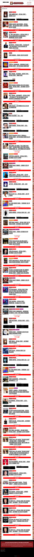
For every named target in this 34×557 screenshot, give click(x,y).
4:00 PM (22, 325)
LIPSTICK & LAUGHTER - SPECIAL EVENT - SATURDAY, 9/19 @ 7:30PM (18, 157)
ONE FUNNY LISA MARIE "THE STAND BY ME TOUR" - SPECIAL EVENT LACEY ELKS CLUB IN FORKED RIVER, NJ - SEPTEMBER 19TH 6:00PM (19, 147)
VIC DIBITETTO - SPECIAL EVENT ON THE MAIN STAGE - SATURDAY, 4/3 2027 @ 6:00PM (19, 511)
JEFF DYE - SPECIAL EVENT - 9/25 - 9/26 (18, 184)
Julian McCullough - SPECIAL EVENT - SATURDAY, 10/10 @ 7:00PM (18, 252)
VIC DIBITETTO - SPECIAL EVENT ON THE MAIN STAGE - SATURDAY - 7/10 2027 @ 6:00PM (19, 530)
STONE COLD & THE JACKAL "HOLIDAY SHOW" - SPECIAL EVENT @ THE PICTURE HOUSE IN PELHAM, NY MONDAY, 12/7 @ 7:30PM (19, 453)
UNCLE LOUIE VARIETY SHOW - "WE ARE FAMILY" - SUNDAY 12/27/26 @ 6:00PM (18, 483)
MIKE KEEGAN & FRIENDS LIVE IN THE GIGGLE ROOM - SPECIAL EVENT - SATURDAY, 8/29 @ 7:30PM (19, 86)
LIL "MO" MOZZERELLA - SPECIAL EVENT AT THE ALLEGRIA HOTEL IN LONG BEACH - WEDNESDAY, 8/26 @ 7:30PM (19, 36)
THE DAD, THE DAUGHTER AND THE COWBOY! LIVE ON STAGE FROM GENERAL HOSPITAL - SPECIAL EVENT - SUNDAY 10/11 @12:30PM (19, 271)
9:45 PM (9, 80)
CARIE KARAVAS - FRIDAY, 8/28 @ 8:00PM (18, 55)
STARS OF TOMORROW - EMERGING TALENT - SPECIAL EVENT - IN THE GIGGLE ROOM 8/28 (19, 65)
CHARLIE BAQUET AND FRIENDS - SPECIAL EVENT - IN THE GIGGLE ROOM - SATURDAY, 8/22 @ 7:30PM (19, 25)
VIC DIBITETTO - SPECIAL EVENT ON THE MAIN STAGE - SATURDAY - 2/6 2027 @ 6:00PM (19, 501)
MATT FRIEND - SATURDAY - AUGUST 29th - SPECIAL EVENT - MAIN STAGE (19, 74)
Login (33, 0)
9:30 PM (9, 468)
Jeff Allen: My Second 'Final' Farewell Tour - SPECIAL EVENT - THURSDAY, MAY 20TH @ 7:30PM (19, 521)
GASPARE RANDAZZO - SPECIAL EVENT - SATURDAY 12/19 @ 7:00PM (18, 473)
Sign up (30, 0)
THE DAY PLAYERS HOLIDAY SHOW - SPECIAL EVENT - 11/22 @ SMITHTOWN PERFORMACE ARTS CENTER (19, 412)
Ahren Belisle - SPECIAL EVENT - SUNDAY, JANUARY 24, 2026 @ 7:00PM (18, 492)
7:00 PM (22, 19)
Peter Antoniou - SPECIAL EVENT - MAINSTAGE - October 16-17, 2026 (17, 302)
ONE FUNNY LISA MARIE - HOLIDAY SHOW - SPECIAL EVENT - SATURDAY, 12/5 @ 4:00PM (19, 431)
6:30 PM (22, 327)
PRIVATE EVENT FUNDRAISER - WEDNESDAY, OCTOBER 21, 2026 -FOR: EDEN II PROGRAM (19, 312)
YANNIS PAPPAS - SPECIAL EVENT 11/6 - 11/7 (19, 360)
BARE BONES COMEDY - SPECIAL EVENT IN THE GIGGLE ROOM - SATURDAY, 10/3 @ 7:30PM (19, 223)
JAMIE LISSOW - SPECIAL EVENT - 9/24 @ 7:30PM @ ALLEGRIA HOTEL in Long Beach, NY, (19, 175)
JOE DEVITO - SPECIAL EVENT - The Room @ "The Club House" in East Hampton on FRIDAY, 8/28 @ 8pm (19, 46)
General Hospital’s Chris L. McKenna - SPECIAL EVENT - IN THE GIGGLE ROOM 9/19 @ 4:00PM (19, 137)
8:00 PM (9, 19)
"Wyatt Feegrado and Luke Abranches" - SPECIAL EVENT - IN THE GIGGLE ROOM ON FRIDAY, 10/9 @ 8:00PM (18, 242)
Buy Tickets (17, 30)
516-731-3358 (29, 2)
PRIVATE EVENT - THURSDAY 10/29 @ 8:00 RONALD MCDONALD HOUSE (18, 332)
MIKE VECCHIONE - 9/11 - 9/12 (16, 115)
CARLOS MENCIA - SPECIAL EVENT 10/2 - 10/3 (19, 212)
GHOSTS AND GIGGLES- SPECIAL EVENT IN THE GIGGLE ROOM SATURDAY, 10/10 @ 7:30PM (19, 261)
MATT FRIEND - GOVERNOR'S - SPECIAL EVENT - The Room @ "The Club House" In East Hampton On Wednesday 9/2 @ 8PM (19, 97)
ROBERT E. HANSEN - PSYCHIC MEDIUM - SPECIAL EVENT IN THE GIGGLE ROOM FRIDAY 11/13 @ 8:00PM (19, 392)
